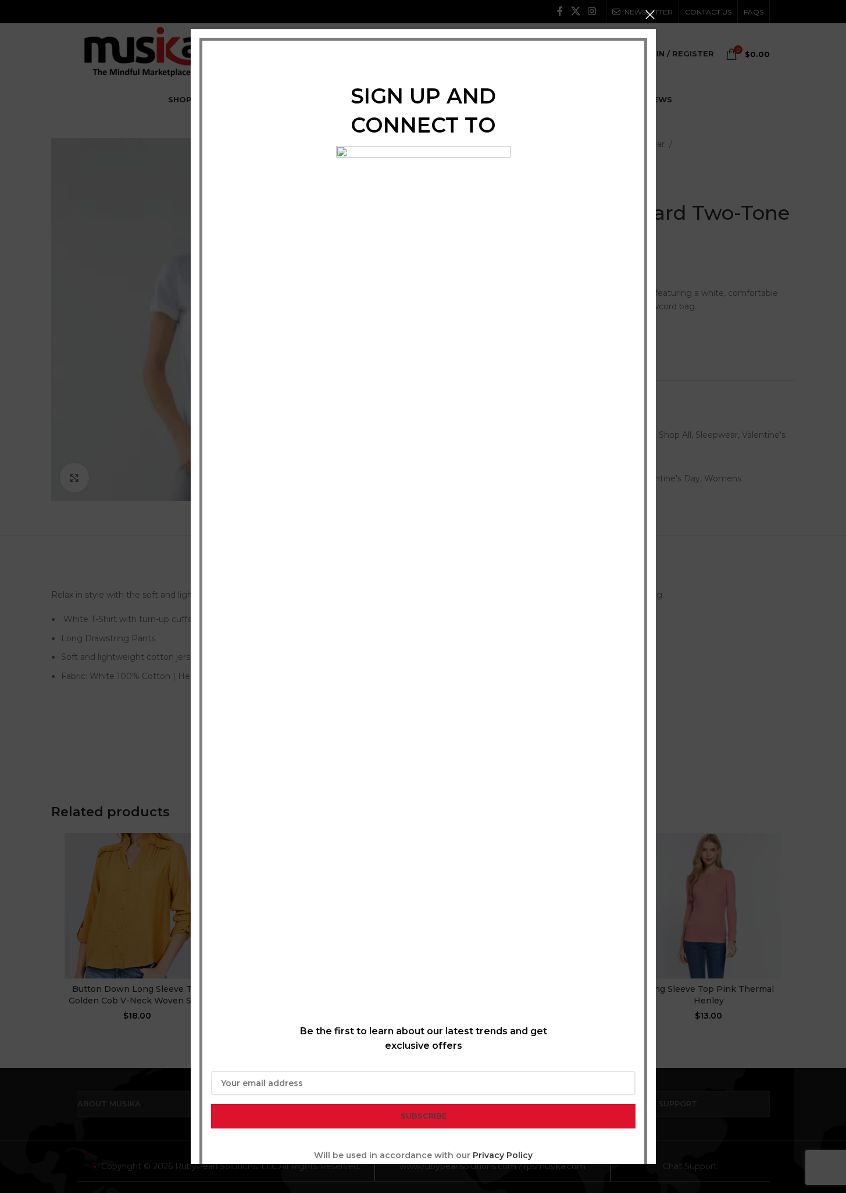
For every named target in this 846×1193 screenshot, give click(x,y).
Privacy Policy (503, 1155)
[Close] (650, 14)
